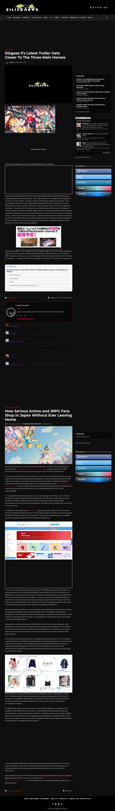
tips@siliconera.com (61, 809)
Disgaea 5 (53, 297)
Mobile (56, 17)
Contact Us (63, 799)
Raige (84, 143)
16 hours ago (85, 139)
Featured (8, 407)
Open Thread (34, 799)
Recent (83, 118)
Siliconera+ (17, 17)
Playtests (82, 17)
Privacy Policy (85, 799)
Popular (88, 118)
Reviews (65, 17)
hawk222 (85, 124)
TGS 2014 (65, 297)
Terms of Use (74, 799)
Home (9, 17)
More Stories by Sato (25, 319)
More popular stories (82, 112)
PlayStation (36, 17)
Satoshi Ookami (87, 134)
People (78, 118)
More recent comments (82, 157)
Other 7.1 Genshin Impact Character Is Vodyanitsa (89, 129)
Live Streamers (14, 278)
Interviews (73, 17)
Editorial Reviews (14, 275)
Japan (59, 297)
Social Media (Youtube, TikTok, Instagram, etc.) (23, 285)
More (90, 17)
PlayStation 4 (9, 49)
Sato (12, 62)
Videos (70, 297)
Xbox (46, 17)
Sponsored (15, 407)
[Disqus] (38, 345)
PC (51, 17)
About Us (54, 799)
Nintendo (26, 17)
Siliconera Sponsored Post (32, 424)
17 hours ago (86, 149)
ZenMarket (32, 510)
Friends (11, 282)
